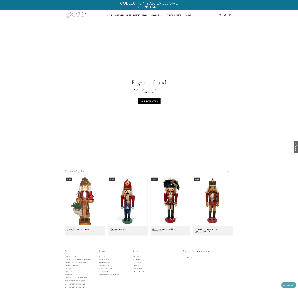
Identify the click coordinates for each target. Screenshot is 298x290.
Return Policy (104, 266)
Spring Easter (70, 256)
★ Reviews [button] (296, 147)
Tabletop (68, 272)
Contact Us (137, 269)
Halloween (69, 269)
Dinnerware (69, 275)
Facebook (137, 256)
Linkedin (136, 266)
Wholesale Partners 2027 (75, 287)
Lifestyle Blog (138, 272)
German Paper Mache (73, 266)
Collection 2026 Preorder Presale (78, 259)
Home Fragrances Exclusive (76, 278)
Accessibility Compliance (109, 275)
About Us (102, 256)
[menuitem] (109, 15)
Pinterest (137, 259)
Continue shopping (149, 101)
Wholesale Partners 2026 (75, 284)
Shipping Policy (105, 263)
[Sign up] (231, 257)
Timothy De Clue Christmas (75, 263)
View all (230, 172)
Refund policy (104, 272)
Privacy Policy (105, 259)
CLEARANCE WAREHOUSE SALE (75, 281)
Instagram (137, 263)
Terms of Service (105, 269)
